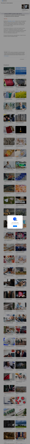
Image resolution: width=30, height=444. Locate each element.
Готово (15, 226)
